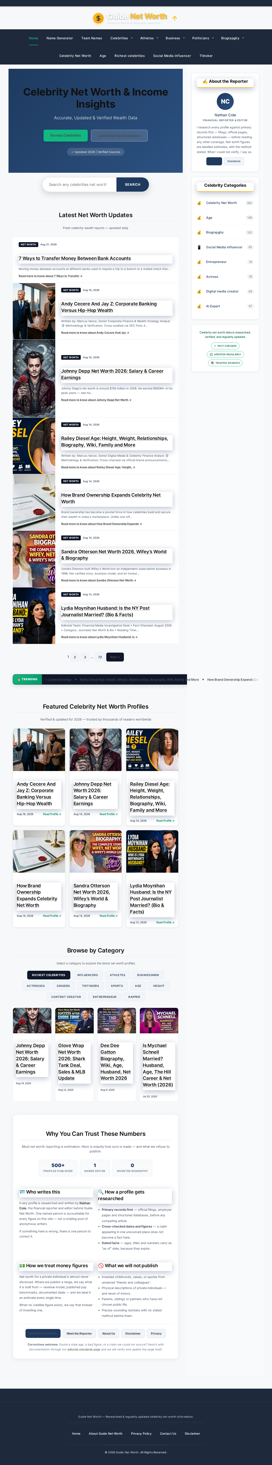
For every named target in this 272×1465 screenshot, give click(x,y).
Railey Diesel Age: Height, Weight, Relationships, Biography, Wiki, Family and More (83, 679)
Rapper (134, 997)
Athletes (147, 38)
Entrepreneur (104, 997)
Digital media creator (222, 291)
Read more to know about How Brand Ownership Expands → (101, 523)
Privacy (156, 1333)
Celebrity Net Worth (75, 56)
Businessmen (148, 975)
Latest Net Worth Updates (119, 135)
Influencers (87, 975)
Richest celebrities (130, 56)
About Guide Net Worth (105, 1433)
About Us (108, 1333)
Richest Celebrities (48, 975)
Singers (63, 985)
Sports (117, 985)
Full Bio (214, 161)
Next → (115, 657)
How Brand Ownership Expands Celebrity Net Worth (188, 679)
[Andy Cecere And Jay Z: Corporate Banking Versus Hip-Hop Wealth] (34, 311)
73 (100, 657)
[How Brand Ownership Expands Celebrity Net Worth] (34, 502)
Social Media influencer (172, 56)
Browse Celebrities (65, 135)
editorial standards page (83, 1349)
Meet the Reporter (79, 1333)
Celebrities (119, 38)
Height (159, 985)
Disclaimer (133, 1333)
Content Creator (66, 997)
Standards (234, 161)
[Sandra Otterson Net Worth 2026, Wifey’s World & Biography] (34, 559)
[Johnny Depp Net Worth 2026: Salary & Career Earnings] (34, 378)
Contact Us (168, 1433)
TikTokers (90, 985)
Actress (212, 277)
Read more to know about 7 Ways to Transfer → (50, 276)
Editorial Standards (43, 1333)
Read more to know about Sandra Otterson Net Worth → (98, 580)
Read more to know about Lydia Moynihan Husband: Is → (99, 637)
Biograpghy (230, 38)
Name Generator (60, 38)
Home (33, 38)
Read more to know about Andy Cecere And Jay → (95, 332)
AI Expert (213, 306)
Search (132, 184)
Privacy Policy (141, 1433)
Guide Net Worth (127, 1452)
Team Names (91, 38)
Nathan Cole (225, 115)
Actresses (36, 985)
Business (173, 38)
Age (103, 56)
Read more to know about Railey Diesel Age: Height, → (98, 467)
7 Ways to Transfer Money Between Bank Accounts (75, 258)
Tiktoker (206, 56)
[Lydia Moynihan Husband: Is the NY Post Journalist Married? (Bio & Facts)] (34, 615)
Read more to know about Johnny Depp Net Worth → (96, 400)
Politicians (200, 38)
